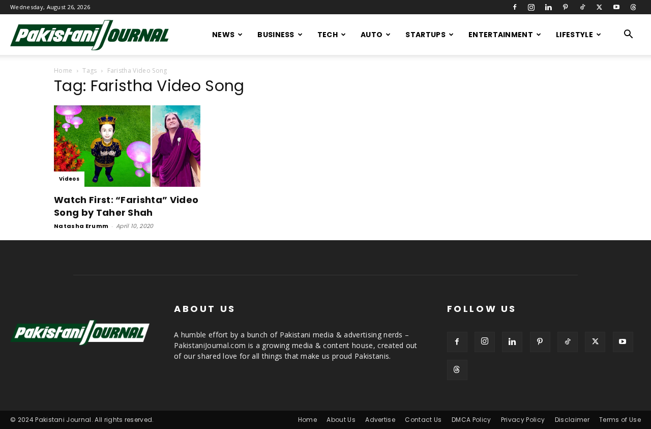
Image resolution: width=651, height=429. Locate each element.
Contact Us (423, 419)
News (223, 35)
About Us (341, 419)
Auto (371, 35)
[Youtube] (616, 7)
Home (63, 70)
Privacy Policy (523, 419)
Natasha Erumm (81, 226)
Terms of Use (620, 419)
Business (275, 35)
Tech (327, 35)
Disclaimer (572, 419)
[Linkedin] (548, 7)
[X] (599, 7)
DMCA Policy (471, 419)
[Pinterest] (565, 7)
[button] (628, 35)
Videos (69, 179)
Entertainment (500, 35)
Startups (425, 35)
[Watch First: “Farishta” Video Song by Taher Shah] (136, 146)
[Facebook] (514, 7)
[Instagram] (531, 7)
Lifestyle (574, 35)
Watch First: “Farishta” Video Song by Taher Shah (126, 206)
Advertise (380, 419)
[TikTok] (582, 7)
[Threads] (633, 7)
